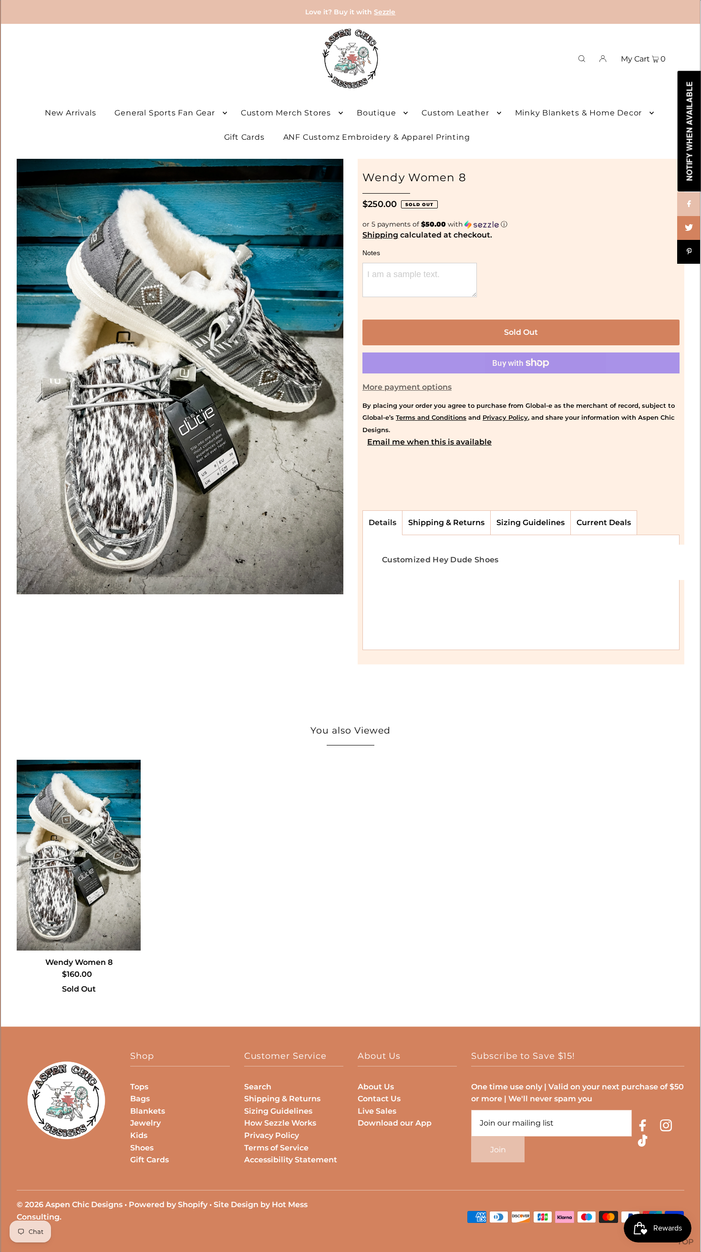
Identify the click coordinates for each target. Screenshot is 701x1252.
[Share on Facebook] (689, 204)
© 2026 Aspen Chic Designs (70, 1204)
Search (257, 1086)
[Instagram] (666, 1127)
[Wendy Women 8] (79, 855)
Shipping (380, 234)
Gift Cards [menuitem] (244, 137)
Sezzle (384, 12)
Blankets (147, 1111)
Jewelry (145, 1123)
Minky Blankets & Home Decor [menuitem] (578, 112)
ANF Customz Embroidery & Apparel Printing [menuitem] (376, 137)
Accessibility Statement (290, 1159)
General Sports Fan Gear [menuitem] (164, 112)
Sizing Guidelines (530, 522)
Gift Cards (149, 1159)
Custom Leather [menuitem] (455, 112)
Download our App (395, 1123)
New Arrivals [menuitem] (70, 112)
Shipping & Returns (446, 522)
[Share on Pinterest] (689, 252)
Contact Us (379, 1098)
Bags (140, 1098)
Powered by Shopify (168, 1204)
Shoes (142, 1147)
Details (382, 522)
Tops (139, 1086)
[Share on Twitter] (689, 228)
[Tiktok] (643, 1142)
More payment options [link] (407, 387)
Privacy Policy (271, 1135)
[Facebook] (643, 1127)
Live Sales (377, 1111)
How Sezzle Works (280, 1123)
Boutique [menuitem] (376, 112)
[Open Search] (582, 58)
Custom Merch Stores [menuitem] (286, 112)
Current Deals (604, 522)
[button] (521, 224)
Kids (138, 1135)
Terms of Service (276, 1147)
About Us (376, 1086)
